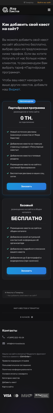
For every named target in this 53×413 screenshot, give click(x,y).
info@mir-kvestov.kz (16, 343)
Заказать (26, 186)
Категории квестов (11, 378)
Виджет (14, 89)
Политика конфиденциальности (17, 369)
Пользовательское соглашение (16, 365)
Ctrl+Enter (25, 356)
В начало (25, 317)
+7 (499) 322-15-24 (15, 337)
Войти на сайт (44, 2)
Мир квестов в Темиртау (26, 308)
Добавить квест (9, 382)
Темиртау (29, 2)
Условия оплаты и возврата (15, 374)
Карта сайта (7, 387)
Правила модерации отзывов (15, 361)
